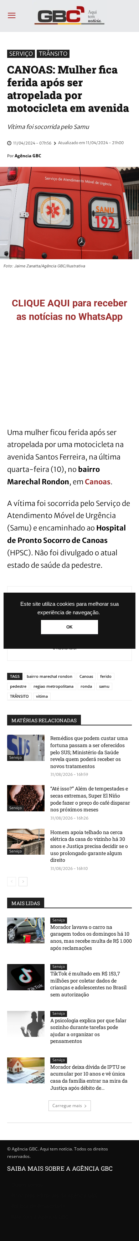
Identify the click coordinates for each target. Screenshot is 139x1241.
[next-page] (23, 881)
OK (69, 627)
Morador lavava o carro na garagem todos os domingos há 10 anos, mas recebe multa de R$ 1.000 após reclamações (91, 937)
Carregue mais (67, 1106)
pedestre (18, 686)
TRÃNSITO (19, 696)
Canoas (97, 481)
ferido (106, 676)
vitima (42, 696)
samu (104, 686)
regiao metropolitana (53, 686)
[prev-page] (11, 881)
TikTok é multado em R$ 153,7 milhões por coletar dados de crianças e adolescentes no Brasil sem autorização (88, 984)
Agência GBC (28, 156)
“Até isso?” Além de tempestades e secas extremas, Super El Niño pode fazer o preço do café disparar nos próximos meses (90, 799)
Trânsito (53, 53)
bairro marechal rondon (49, 676)
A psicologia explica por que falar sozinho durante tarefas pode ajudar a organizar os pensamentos (88, 1031)
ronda (86, 686)
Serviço (21, 53)
